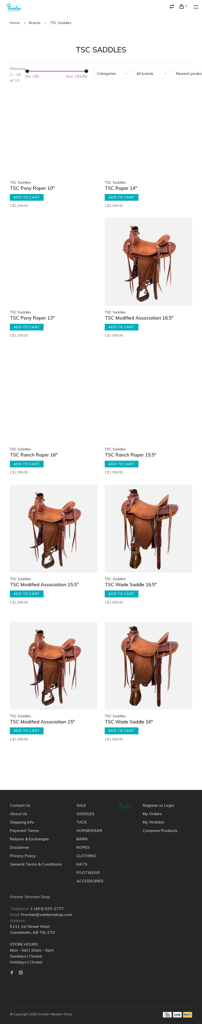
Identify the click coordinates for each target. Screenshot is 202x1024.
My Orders (152, 813)
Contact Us (20, 805)
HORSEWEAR (89, 830)
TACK (81, 822)
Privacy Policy (23, 855)
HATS (81, 864)
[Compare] (172, 7)
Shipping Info (22, 822)
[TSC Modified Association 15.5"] (53, 529)
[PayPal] (187, 1016)
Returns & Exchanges (29, 838)
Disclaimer (19, 847)
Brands (35, 23)
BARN (81, 838)
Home (15, 23)
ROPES (82, 847)
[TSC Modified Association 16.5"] (148, 262)
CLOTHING (86, 855)
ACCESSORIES (89, 880)
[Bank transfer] (177, 1016)
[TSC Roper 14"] (148, 132)
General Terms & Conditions (36, 864)
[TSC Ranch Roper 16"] (53, 399)
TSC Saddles (60, 23)
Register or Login (158, 805)
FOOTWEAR (88, 872)
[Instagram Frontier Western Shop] (21, 972)
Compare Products (160, 830)
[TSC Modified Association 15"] (53, 666)
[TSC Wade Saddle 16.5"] (148, 529)
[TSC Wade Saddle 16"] (148, 666)
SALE (81, 805)
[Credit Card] (167, 1016)
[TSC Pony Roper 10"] (53, 132)
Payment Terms (24, 830)
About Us (18, 813)
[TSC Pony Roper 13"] (53, 262)
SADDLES (85, 813)
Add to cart (27, 197)
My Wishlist (153, 822)
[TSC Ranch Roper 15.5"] (148, 399)
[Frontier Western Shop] (124, 805)
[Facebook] (12, 972)
